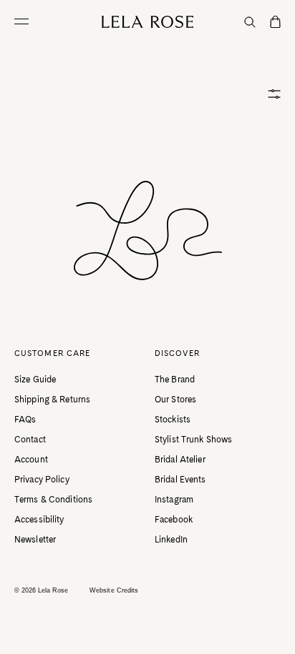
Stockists (172, 420)
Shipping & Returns (52, 400)
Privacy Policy (41, 480)
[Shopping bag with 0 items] (275, 23)
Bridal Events (180, 480)
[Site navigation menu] (25, 21)
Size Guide (35, 380)
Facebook (174, 520)
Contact (30, 440)
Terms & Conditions (53, 500)
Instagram (174, 500)
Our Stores (175, 400)
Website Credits (114, 590)
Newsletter (35, 540)
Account (31, 460)
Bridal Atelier (180, 460)
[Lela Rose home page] (148, 22)
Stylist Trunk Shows (193, 440)
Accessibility (39, 520)
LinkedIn (171, 540)
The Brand (175, 380)
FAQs (25, 420)
